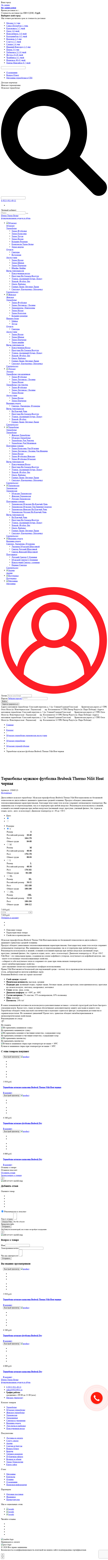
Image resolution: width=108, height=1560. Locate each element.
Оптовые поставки (14, 1494)
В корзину (7, 1092)
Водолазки (16, 255)
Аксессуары (11, 257)
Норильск (15, 60)
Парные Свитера (19, 565)
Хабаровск (16, 52)
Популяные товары (15, 445)
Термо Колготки (19, 313)
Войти (4, 701)
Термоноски (11, 488)
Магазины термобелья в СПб (19, 78)
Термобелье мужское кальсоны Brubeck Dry (22, 1159)
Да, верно (5, 5)
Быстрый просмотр (11, 1057)
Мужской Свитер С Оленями (25, 559)
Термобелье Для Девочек (23, 440)
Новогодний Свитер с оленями (26, 562)
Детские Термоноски (21, 498)
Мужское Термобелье (21, 437)
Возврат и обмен (13, 1459)
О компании (11, 72)
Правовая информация (16, 1484)
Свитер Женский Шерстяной (25, 551)
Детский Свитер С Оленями (24, 557)
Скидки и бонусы (14, 1446)
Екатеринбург (16, 36)
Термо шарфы (18, 342)
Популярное (11, 554)
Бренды (9, 1451)
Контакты (10, 1476)
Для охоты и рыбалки (16, 1425)
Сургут (13, 41)
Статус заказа (12, 1440)
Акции (9, 573)
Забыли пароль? (15, 698)
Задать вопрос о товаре (11, 1175)
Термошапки (12, 1418)
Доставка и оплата (14, 1438)
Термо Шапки (18, 262)
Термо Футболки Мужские (24, 459)
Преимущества (13, 1499)
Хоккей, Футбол (19, 419)
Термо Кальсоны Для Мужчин (25, 448)
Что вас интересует (9, 1255)
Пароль (12, 698)
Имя (3, 1245)
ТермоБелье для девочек (17, 384)
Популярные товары (15, 501)
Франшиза (11, 1497)
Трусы (14, 323)
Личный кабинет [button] (8, 210)
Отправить (6, 1227)
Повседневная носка (21, 273)
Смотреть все (12, 292)
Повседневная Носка (21, 347)
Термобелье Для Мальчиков (24, 443)
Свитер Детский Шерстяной (24, 549)
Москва (13, 23)
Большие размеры (20, 315)
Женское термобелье (15, 1412)
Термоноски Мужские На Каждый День (30, 504)
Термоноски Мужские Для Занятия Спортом (32, 506)
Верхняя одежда (13, 403)
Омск (12, 31)
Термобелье (11, 228)
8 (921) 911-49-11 (8, 200)
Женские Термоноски (21, 496)
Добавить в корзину (10, 917)
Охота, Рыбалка (19, 284)
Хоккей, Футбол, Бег (21, 281)
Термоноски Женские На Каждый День (29, 509)
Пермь (12, 49)
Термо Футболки (19, 231)
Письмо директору (14, 1397)
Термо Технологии (14, 1462)
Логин (4, 695)
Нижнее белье (12, 318)
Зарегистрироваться (10, 704)
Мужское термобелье (15, 1410)
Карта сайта (11, 1464)
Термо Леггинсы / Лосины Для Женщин (30, 451)
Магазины (11, 583)
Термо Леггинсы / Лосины (23, 305)
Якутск (14, 55)
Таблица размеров (14, 1454)
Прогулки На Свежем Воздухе (25, 276)
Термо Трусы (17, 236)
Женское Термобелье (21, 435)
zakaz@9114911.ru (14, 1389)
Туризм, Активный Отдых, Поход (27, 278)
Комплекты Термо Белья (22, 244)
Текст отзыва (7, 1219)
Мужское (10, 225)
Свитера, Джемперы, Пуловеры (26, 406)
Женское (10, 297)
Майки (15, 321)
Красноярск (15, 28)
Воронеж (13, 39)
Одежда (9, 249)
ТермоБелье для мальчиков (18, 374)
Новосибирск (16, 33)
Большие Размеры (20, 241)
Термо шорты (18, 247)
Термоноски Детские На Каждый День (29, 512)
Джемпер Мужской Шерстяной (26, 546)
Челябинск (15, 57)
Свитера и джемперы (15, 1420)
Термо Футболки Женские (23, 456)
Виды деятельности (15, 270)
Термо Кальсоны (19, 233)
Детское (9, 371)
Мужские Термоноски (21, 493)
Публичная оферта (14, 1456)
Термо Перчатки (19, 265)
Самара (13, 44)
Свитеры (16, 252)
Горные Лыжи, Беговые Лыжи (25, 286)
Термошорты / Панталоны (23, 308)
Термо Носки (17, 239)
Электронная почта (9, 1248)
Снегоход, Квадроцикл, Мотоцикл (27, 289)
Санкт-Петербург (17, 25)
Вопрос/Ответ (12, 75)
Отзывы (10, 1479)
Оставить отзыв (8, 1172)
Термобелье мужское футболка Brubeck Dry (22, 1123)
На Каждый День (19, 411)
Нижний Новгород (18, 47)
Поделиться (6, 793)
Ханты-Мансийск (18, 63)
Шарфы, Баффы (19, 268)
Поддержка (11, 578)
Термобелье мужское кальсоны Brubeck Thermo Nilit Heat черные (32, 1087)
